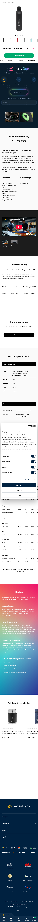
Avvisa (19, 495)
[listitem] (12, 117)
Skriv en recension (19, 334)
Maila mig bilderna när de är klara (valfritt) (19, 98)
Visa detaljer (29, 480)
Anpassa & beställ (19, 55)
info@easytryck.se (24, 907)
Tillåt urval (19, 490)
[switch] (33, 461)
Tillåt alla (19, 485)
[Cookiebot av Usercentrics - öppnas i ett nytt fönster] (28, 426)
